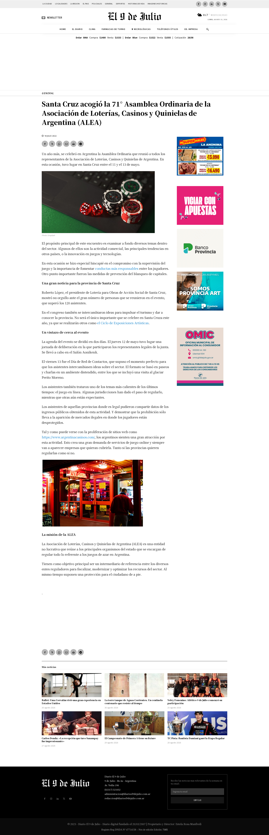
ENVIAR (197, 800)
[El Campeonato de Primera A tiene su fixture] (134, 723)
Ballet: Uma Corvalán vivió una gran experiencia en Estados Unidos (71, 702)
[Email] (66, 144)
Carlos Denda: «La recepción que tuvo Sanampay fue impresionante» (70, 740)
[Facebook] (198, 4)
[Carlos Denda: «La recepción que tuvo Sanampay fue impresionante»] (71, 723)
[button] (207, 29)
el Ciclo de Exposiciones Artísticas (123, 323)
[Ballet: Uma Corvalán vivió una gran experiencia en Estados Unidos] (71, 685)
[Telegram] (81, 144)
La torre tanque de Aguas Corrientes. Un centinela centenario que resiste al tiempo (134, 702)
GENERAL (48, 93)
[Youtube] (224, 4)
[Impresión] (73, 144)
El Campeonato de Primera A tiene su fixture (130, 738)
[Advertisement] (134, 68)
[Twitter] (218, 4)
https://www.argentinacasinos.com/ (68, 437)
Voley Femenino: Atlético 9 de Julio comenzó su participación (195, 702)
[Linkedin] (211, 4)
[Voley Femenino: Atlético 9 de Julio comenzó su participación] (197, 685)
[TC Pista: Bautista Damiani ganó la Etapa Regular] (197, 723)
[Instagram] (205, 4)
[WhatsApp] (59, 144)
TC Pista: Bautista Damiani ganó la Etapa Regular (196, 738)
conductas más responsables (116, 268)
